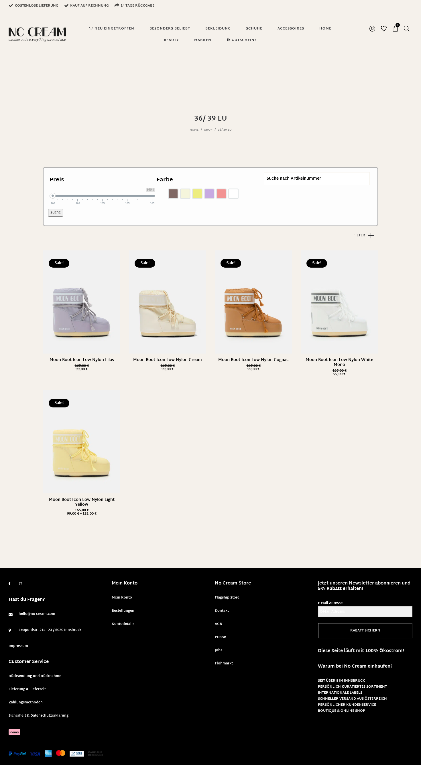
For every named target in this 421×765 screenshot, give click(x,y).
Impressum (18, 646)
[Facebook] (10, 584)
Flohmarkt (224, 663)
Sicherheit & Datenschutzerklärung (38, 716)
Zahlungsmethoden (26, 702)
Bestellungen (123, 611)
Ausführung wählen (81, 369)
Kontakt (222, 611)
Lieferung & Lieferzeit (27, 689)
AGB (218, 624)
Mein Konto (122, 598)
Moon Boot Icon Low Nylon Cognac (253, 360)
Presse (220, 637)
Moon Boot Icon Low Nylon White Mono (339, 362)
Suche (55, 212)
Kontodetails (123, 624)
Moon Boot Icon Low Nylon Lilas (82, 360)
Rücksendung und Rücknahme (35, 676)
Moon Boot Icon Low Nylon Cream (167, 360)
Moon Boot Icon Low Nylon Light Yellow (82, 502)
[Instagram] (20, 584)
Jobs (218, 650)
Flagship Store (227, 598)
